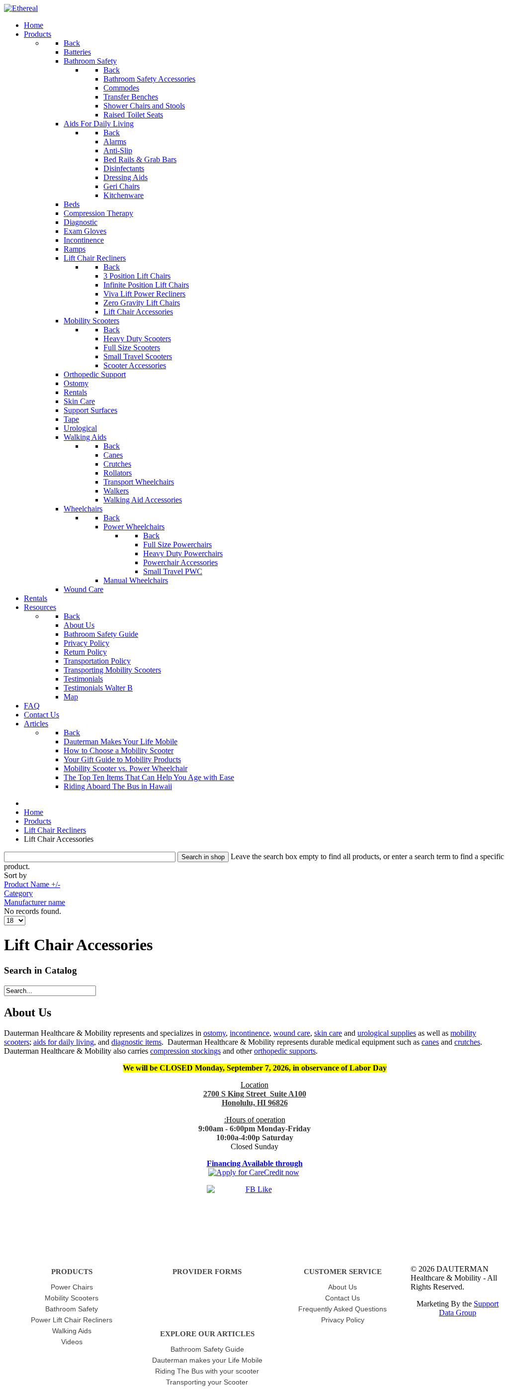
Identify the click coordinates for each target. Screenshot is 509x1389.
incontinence (249, 1033)
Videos (72, 1342)
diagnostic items (136, 1042)
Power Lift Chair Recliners (71, 1320)
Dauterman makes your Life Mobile (207, 1360)
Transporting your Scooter (207, 1382)
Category (18, 893)
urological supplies (386, 1033)
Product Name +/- (32, 884)
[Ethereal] (21, 8)
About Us (342, 1287)
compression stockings (185, 1051)
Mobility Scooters (71, 1298)
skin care (328, 1033)
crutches (467, 1042)
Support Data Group (469, 1308)
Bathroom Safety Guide (207, 1349)
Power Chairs (72, 1287)
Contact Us (342, 1298)
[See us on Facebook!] (254, 1199)
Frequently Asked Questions (342, 1309)
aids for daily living (63, 1042)
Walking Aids (71, 1331)
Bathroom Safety (71, 1309)
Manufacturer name (34, 902)
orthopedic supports (285, 1051)
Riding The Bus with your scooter (207, 1371)
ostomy (214, 1033)
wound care (291, 1033)
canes (430, 1042)
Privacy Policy (342, 1320)
